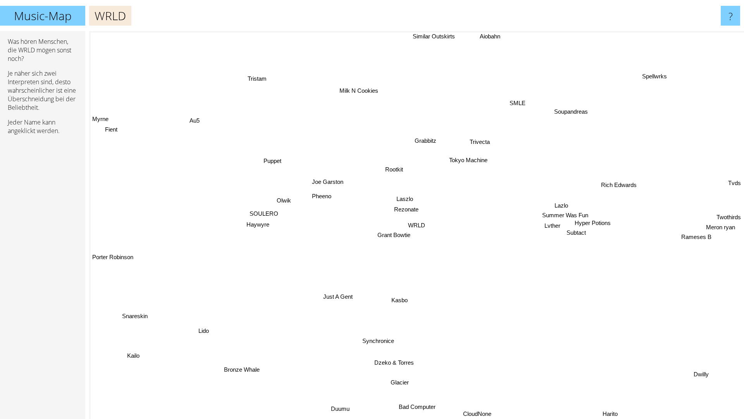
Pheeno (321, 196)
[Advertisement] (42, 259)
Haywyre (257, 224)
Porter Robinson (112, 257)
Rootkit (393, 168)
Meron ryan (720, 228)
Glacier (398, 382)
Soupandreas (571, 112)
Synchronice (379, 341)
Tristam (256, 79)
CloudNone (476, 413)
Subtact (576, 232)
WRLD (416, 225)
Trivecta (475, 138)
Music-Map (43, 16)
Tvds (734, 184)
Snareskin (133, 314)
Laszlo (404, 199)
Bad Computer (416, 406)
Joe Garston (327, 181)
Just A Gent (338, 296)
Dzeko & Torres (395, 362)
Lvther (552, 225)
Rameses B (696, 238)
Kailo (134, 356)
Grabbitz (425, 140)
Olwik (284, 200)
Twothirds (728, 218)
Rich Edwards (619, 185)
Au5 (193, 121)
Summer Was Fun (565, 215)
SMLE (518, 103)
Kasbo (400, 300)
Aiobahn (489, 36)
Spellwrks (656, 77)
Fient (111, 129)
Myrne (100, 118)
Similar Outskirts (434, 36)
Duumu (338, 408)
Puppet (273, 160)
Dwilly (699, 375)
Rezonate (406, 209)
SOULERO (264, 214)
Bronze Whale (243, 370)
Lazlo (561, 205)
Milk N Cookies (359, 90)
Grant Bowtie (393, 235)
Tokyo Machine (470, 160)
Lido (204, 331)
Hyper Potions (592, 223)
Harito (610, 413)
